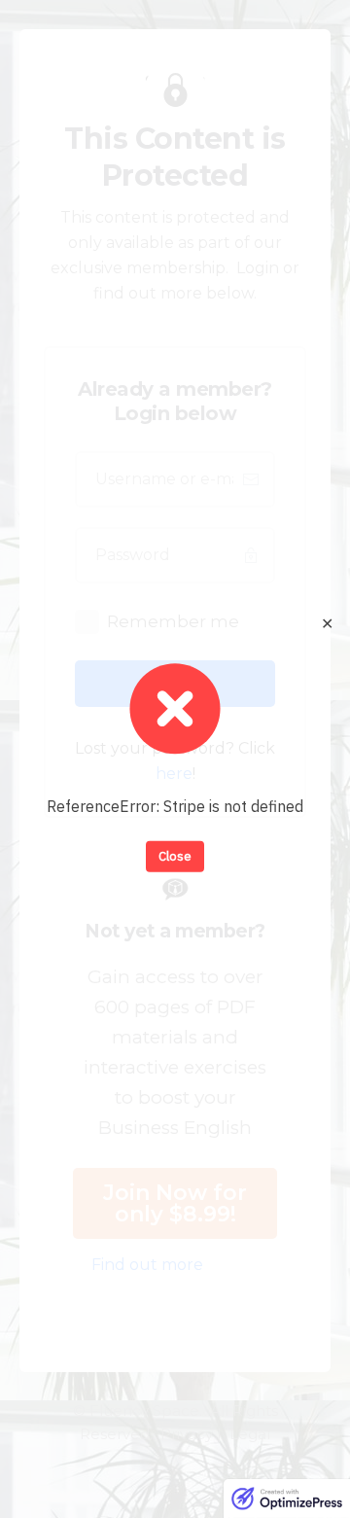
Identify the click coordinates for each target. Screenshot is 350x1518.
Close (175, 856)
